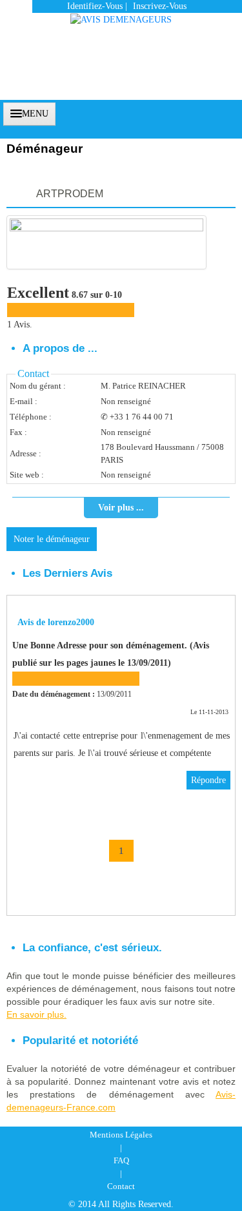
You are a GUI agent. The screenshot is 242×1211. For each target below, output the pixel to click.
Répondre (208, 780)
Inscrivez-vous (160, 6)
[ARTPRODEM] (106, 242)
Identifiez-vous (95, 6)
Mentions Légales (121, 1134)
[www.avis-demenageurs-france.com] (121, 13)
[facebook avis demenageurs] (208, 112)
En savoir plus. (36, 1014)
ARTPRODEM (69, 193)
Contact (121, 1186)
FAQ (121, 1160)
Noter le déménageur (52, 539)
